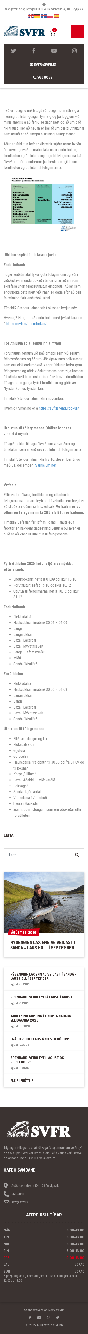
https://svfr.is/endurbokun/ (26, 323)
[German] (37, 15)
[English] (31, 15)
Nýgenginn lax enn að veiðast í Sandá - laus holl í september (42, 945)
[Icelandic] (44, 15)
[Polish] (50, 15)
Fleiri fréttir (21, 1080)
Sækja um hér (45, 465)
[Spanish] (57, 15)
